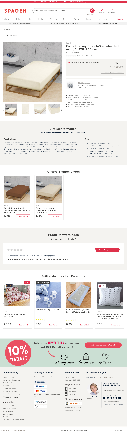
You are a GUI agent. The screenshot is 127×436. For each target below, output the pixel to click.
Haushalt (40, 19)
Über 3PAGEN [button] (72, 373)
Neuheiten (6, 19)
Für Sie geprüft (84, 83)
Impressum (4, 430)
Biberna (99, 311)
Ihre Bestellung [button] (10, 373)
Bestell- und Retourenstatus (13, 383)
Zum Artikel (23, 217)
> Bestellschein (90, 14)
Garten (88, 19)
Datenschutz (15, 430)
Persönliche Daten (9, 386)
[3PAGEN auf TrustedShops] (74, 403)
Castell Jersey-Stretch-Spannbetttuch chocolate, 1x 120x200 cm (17, 210)
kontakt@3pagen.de (107, 377)
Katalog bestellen (9, 388)
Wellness (53, 19)
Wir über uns (70, 377)
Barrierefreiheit (8, 411)
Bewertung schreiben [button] (107, 250)
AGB (9, 430)
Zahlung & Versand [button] (43, 373)
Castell (68, 43)
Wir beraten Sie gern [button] (96, 373)
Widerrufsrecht (8, 406)
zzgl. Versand (120, 67)
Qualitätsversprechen (11, 417)
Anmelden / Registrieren (12, 380)
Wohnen (77, 19)
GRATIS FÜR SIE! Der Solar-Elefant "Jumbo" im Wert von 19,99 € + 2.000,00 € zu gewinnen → (63, 2)
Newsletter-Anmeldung (11, 394)
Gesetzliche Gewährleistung (13, 420)
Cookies (22, 430)
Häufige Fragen (8, 377)
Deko (18, 19)
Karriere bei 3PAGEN (73, 380)
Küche (29, 19)
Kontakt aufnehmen (10, 391)
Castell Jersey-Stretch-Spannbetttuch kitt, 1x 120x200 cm (46, 210)
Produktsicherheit (9, 409)
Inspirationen (102, 19)
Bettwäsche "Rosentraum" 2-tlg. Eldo (16, 315)
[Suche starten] (92, 10)
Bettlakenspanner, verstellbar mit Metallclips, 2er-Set (78, 311)
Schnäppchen (119, 19)
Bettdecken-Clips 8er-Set (47, 310)
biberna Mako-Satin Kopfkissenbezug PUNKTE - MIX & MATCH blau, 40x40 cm (110, 316)
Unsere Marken (8, 414)
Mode (65, 19)
